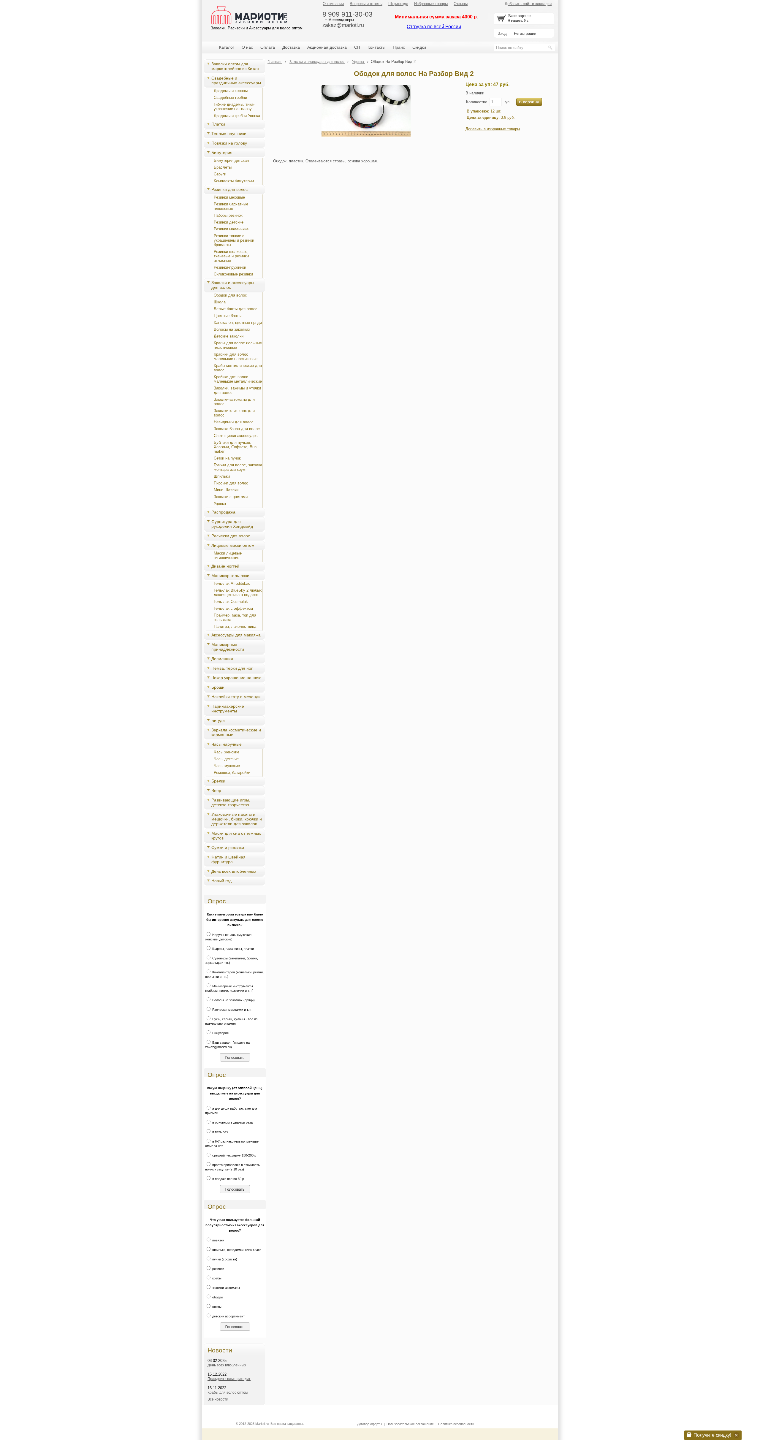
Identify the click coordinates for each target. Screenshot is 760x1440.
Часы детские (226, 759)
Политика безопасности (456, 1424)
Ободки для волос (230, 295)
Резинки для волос (229, 189)
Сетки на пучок (227, 458)
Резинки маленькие (231, 229)
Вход (502, 33)
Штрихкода (398, 3)
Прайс (399, 47)
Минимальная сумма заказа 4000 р (436, 16)
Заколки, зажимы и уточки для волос (237, 390)
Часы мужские (227, 765)
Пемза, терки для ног (232, 668)
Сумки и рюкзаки (227, 847)
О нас (247, 47)
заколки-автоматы (225, 1287)
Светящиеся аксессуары (236, 435)
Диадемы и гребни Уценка (237, 115)
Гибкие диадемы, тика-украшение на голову (234, 106)
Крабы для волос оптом (228, 1392)
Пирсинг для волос (231, 483)
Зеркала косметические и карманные (236, 732)
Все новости (218, 1399)
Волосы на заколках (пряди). (233, 1000)
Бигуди (218, 720)
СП (357, 47)
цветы (216, 1306)
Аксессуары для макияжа (236, 635)
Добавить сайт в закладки (528, 3)
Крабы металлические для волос (238, 367)
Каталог (226, 47)
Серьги (220, 174)
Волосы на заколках (232, 329)
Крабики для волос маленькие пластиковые (235, 356)
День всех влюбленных (233, 871)
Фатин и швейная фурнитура (228, 859)
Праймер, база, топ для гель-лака (235, 617)
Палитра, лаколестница (235, 626)
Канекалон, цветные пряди (238, 322)
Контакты (376, 47)
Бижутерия (221, 152)
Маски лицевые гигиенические (228, 555)
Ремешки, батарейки (232, 772)
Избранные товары (431, 3)
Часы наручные (226, 744)
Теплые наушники (228, 133)
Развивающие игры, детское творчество (230, 802)
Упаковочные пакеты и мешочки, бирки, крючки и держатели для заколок (236, 819)
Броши (217, 687)
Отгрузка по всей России (434, 26)
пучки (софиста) (224, 1259)
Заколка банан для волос (237, 429)
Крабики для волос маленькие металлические (238, 379)
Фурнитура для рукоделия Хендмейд (232, 524)
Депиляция (222, 658)
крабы (216, 1278)
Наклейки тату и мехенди (236, 696)
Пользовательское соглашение (410, 1424)
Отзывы (461, 3)
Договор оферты (369, 1424)
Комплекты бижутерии (234, 181)
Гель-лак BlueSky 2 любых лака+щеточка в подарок (238, 592)
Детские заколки (228, 336)
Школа (220, 302)
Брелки (218, 781)
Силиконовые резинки (233, 274)
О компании (333, 3)
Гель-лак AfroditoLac (232, 583)
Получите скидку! (712, 1435)
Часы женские (226, 752)
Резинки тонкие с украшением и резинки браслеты (234, 240)
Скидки (419, 47)
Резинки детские (228, 222)
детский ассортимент (228, 1316)
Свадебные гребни (230, 97)
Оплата (267, 47)
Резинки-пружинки (230, 267)
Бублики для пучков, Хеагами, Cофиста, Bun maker (235, 447)
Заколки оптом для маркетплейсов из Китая (235, 66)
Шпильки (222, 476)
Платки (218, 124)
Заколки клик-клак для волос (234, 412)
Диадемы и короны (231, 90)
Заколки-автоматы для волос (234, 401)
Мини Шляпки (226, 490)
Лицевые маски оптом (232, 545)
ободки (217, 1297)
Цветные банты (227, 315)
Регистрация (525, 33)
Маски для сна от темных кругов (236, 835)
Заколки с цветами (231, 497)
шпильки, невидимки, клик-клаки (236, 1250)
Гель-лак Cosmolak (231, 601)
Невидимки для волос (234, 422)
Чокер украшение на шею (236, 677)
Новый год (221, 880)
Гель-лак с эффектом (233, 608)
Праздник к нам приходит (229, 1379)
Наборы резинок (228, 215)
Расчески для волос (230, 535)
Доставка (291, 47)
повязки (217, 1240)
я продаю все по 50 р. (228, 1179)
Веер (216, 790)
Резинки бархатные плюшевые (231, 206)
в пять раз (219, 1132)
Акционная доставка (327, 47)
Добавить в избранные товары (493, 129)
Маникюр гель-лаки (230, 575)
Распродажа (223, 512)
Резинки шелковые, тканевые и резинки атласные (231, 256)
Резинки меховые (229, 197)
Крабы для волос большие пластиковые (238, 345)
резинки (217, 1269)
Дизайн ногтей (225, 566)
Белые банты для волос (235, 309)
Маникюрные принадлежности (227, 647)
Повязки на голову (229, 143)
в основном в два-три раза (232, 1122)
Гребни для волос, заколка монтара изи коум (238, 467)
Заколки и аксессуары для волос (232, 285)
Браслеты (223, 167)
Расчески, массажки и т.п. (231, 1009)
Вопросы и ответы (366, 3)
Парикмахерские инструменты (227, 708)
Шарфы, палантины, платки (232, 949)
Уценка (220, 503)
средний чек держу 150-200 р (233, 1155)
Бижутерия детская (231, 160)
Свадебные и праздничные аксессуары (236, 80)
